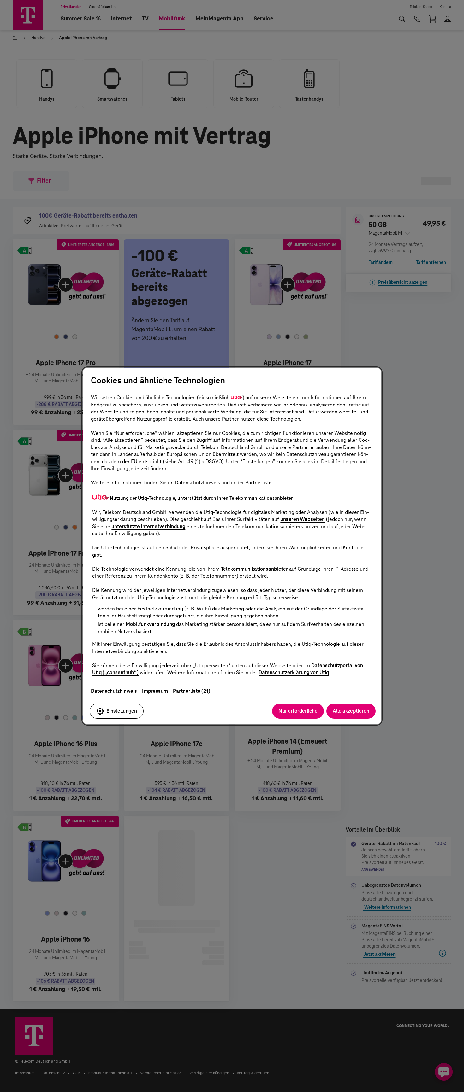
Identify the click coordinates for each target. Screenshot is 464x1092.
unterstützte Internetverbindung (148, 526)
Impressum (155, 691)
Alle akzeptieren (351, 711)
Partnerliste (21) (191, 691)
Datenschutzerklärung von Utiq (294, 672)
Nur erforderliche (298, 711)
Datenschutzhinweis (114, 691)
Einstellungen (121, 711)
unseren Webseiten (302, 519)
